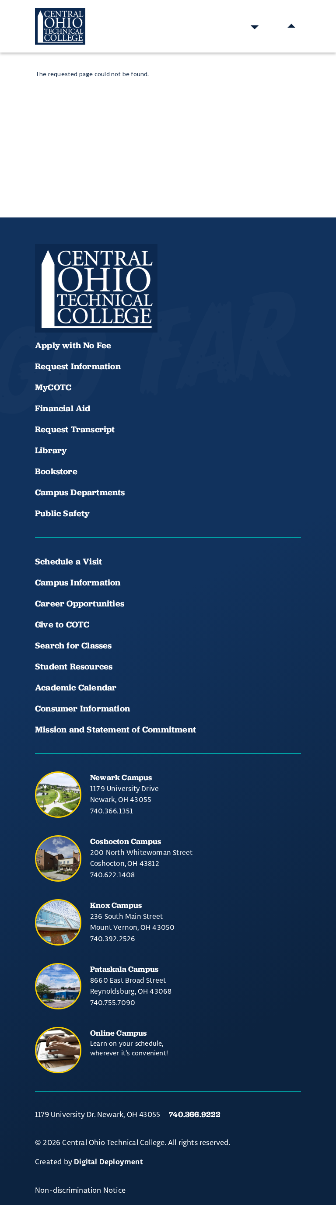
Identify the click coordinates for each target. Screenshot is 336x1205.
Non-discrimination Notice (80, 1189)
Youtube (75, 306)
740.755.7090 (112, 1002)
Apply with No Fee (73, 345)
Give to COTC (62, 624)
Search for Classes (73, 645)
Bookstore (56, 471)
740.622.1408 (112, 874)
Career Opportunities (79, 603)
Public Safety (62, 513)
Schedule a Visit (68, 561)
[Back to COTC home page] (96, 288)
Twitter (134, 306)
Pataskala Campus (124, 969)
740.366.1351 (111, 810)
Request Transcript (75, 429)
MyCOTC (53, 387)
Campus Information (78, 582)
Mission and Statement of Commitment (115, 729)
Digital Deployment (108, 1162)
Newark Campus (121, 777)
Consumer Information (82, 708)
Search (254, 26)
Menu (291, 26)
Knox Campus (116, 905)
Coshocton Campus (125, 841)
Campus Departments (80, 492)
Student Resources (73, 666)
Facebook (45, 306)
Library (50, 450)
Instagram (105, 306)
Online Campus (118, 1033)
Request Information (78, 366)
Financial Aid (63, 408)
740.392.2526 (112, 938)
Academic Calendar (77, 687)
